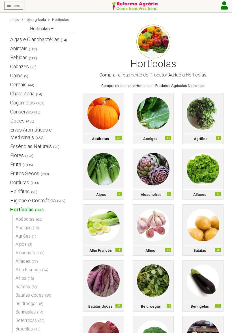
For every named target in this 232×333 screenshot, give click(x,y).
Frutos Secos (24, 173)
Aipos (21, 244)
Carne (16, 75)
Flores (17, 155)
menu (15, 5)
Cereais (18, 84)
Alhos (21, 278)
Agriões (23, 236)
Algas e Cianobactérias (34, 39)
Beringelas (26, 312)
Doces (17, 121)
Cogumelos (22, 103)
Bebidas (18, 57)
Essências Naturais (31, 146)
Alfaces (23, 261)
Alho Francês (28, 269)
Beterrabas (26, 320)
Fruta (15, 164)
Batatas (23, 286)
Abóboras (25, 219)
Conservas (21, 112)
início (15, 19)
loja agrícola (36, 19)
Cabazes (19, 66)
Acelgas (23, 227)
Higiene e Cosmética (33, 200)
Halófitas (20, 191)
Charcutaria (22, 94)
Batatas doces (30, 295)
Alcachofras (27, 252)
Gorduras (19, 182)
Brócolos (24, 329)
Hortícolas (22, 209)
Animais (18, 48)
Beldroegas (27, 303)
